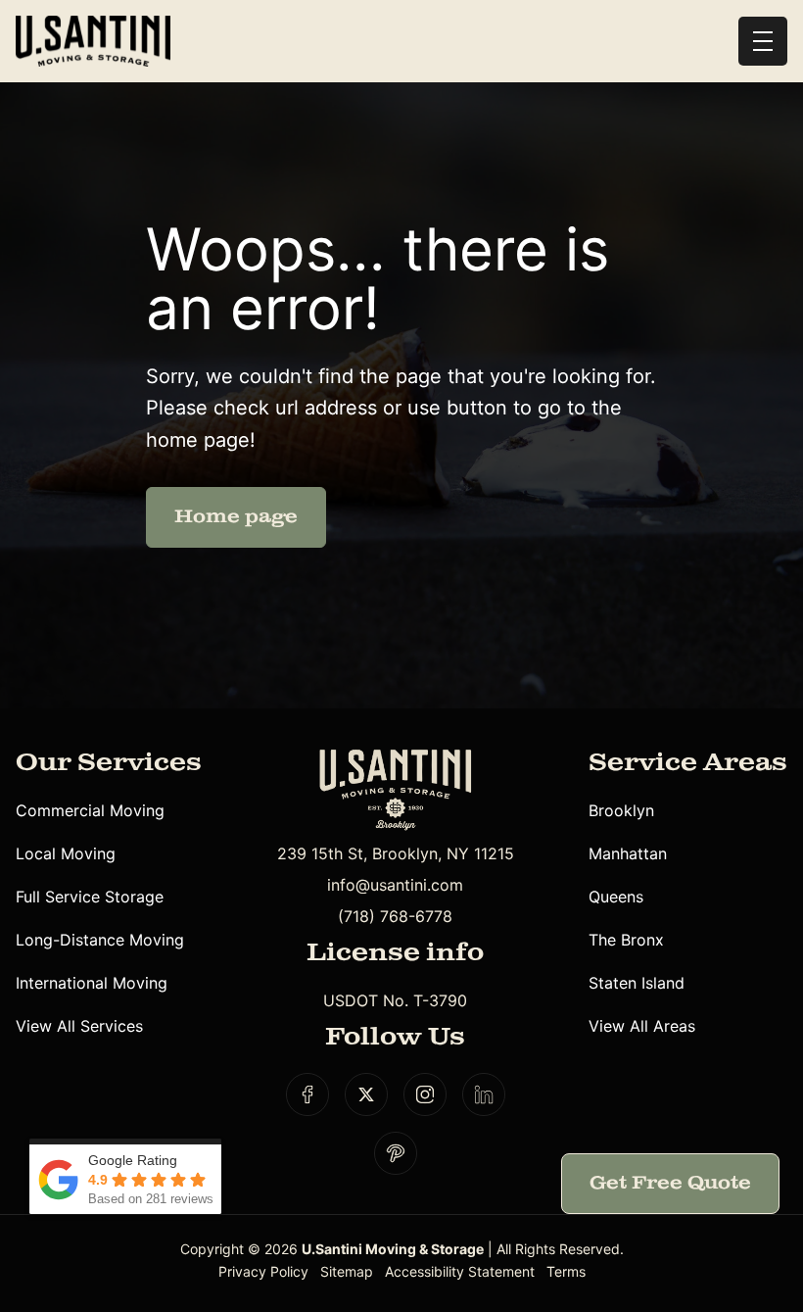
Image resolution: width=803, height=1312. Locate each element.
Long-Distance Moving (100, 939)
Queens (616, 896)
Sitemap (346, 1271)
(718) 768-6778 (395, 916)
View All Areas (642, 1026)
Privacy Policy (263, 1271)
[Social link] (307, 1094)
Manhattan (628, 853)
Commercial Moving (90, 810)
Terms (566, 1271)
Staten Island (637, 983)
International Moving (91, 983)
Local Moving (66, 853)
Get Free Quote (670, 1183)
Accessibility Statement (460, 1271)
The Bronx (626, 939)
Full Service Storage (90, 896)
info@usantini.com (395, 885)
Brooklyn (621, 810)
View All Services (79, 1026)
